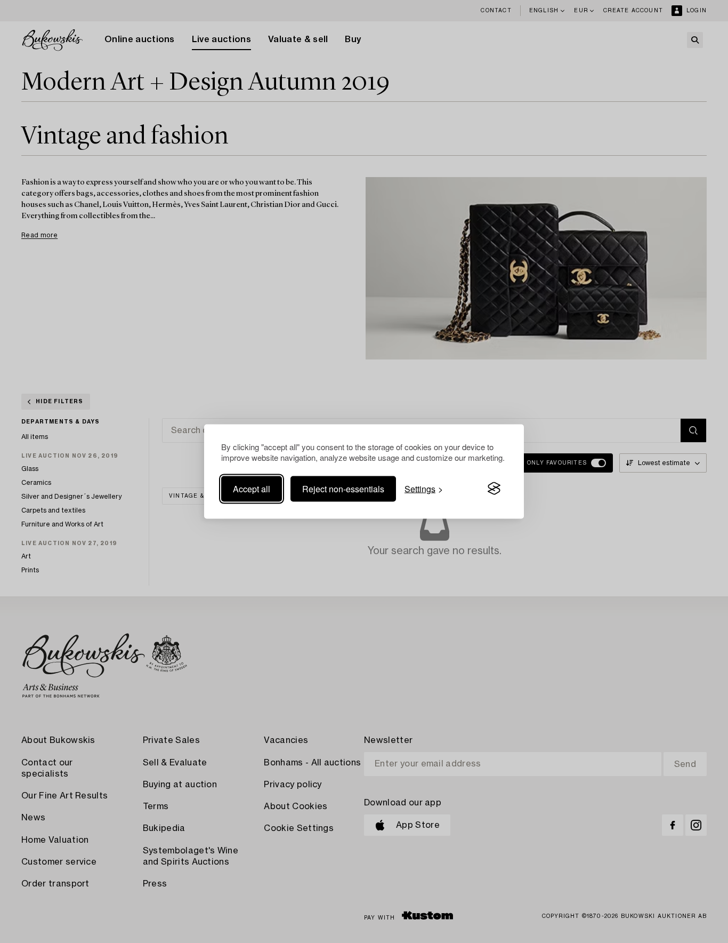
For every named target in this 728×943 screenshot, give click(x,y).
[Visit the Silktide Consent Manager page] (494, 488)
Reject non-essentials (343, 488)
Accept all (251, 488)
